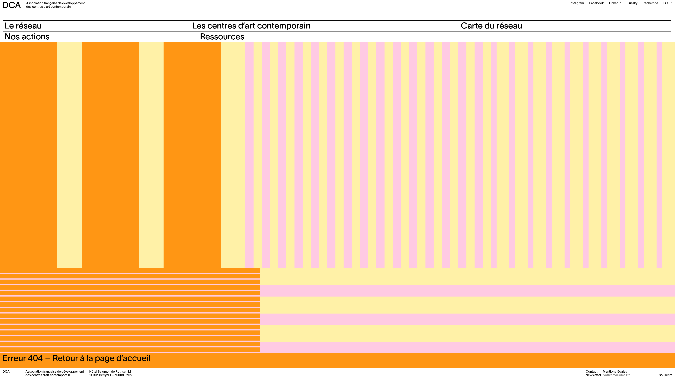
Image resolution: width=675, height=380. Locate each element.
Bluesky (631, 3)
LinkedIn (615, 3)
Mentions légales (615, 371)
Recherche (650, 3)
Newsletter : (594, 375)
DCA (12, 6)
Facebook (596, 3)
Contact (591, 371)
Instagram (577, 3)
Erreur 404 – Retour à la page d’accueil (76, 359)
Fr (664, 3)
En (670, 3)
